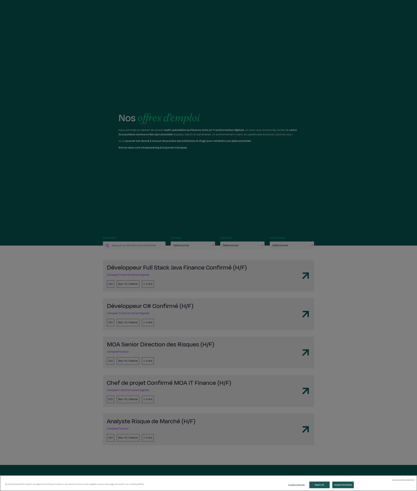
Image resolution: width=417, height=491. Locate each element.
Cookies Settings (296, 484)
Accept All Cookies (343, 484)
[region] (208, 483)
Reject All (319, 484)
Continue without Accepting (403, 479)
